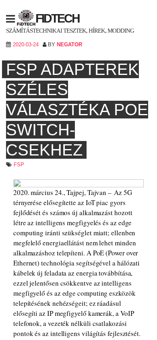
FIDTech (57, 18)
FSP (19, 165)
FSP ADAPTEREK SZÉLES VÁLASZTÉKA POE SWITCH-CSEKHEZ (77, 109)
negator (69, 44)
